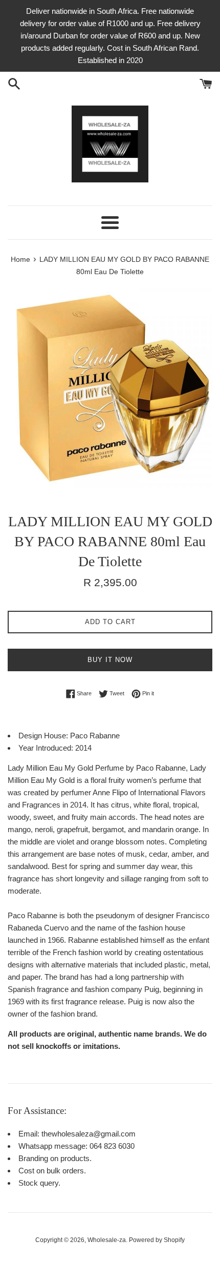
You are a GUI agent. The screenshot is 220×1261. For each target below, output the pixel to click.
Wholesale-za (106, 1240)
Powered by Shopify (157, 1240)
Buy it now (110, 660)
